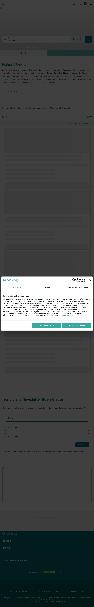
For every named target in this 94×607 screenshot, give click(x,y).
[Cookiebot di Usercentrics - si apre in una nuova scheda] (74, 280)
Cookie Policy (66, 315)
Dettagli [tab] (47, 287)
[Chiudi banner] (90, 280)
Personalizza (45, 325)
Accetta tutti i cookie (76, 325)
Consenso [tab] (16, 287)
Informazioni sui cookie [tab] (78, 287)
